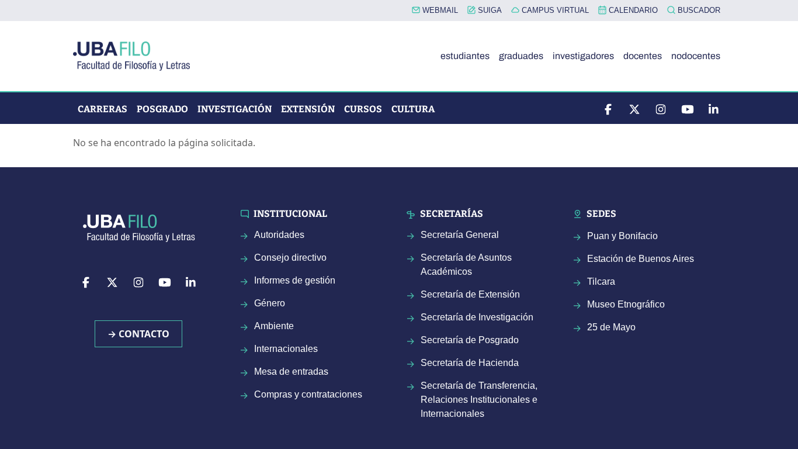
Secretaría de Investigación (477, 317)
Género (269, 303)
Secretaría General (460, 235)
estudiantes (465, 56)
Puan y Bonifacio (622, 236)
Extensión (308, 109)
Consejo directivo (290, 258)
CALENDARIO (632, 10)
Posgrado (162, 109)
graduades (521, 56)
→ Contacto (138, 333)
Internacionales (286, 349)
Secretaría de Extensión (470, 294)
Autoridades (279, 235)
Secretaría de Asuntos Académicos (466, 265)
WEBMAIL (439, 10)
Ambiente (274, 326)
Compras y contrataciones (308, 394)
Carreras (102, 109)
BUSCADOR (697, 10)
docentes (642, 56)
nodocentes (695, 56)
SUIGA (489, 10)
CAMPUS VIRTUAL (554, 10)
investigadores (583, 56)
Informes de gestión (294, 280)
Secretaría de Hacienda (470, 363)
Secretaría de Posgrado (470, 340)
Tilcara (601, 281)
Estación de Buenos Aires (640, 259)
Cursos (363, 109)
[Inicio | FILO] (136, 56)
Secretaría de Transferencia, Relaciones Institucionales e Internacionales (479, 400)
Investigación (234, 109)
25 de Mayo (611, 327)
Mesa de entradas (291, 372)
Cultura (413, 109)
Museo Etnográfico (626, 304)
